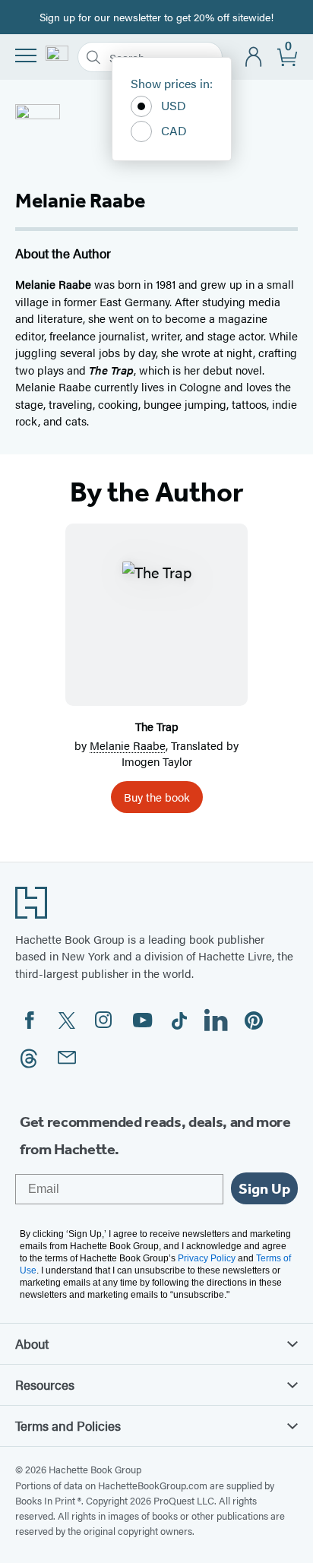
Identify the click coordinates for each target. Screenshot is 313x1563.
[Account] (254, 57)
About (32, 1343)
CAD (174, 130)
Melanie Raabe (128, 745)
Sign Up (264, 1188)
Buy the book (157, 797)
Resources (44, 1384)
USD (173, 105)
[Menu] (25, 55)
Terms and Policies (68, 1425)
